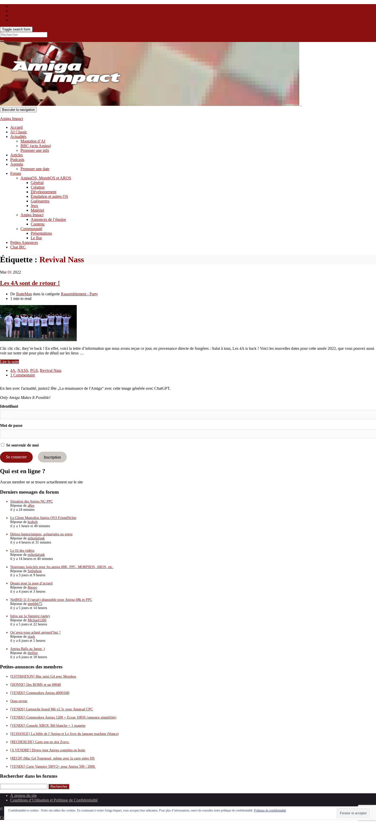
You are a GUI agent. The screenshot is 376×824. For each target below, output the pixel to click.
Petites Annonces (24, 242)
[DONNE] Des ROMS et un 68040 (35, 685)
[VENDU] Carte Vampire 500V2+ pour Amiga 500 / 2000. (53, 766)
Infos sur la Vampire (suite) (30, 616)
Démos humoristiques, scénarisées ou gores (41, 534)
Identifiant (9, 406)
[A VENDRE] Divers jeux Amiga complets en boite (47, 750)
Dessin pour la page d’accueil (31, 583)
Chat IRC (18, 247)
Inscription (52, 457)
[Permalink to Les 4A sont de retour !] (38, 340)
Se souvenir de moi (22, 445)
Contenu (38, 224)
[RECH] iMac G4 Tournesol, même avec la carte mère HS (52, 758)
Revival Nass (50, 370)
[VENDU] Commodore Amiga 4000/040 (39, 693)
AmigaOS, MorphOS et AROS (45, 178)
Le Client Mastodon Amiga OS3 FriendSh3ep (43, 518)
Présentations (41, 233)
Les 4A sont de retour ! (30, 283)
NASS (22, 370)
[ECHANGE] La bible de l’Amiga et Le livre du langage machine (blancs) (64, 734)
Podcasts (17, 159)
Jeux (34, 205)
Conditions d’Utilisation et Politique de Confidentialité (54, 800)
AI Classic (18, 132)
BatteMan (24, 294)
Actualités (18, 136)
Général (37, 182)
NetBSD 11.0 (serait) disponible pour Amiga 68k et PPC (51, 600)
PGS (34, 370)
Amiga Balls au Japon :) (27, 649)
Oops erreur (18, 701)
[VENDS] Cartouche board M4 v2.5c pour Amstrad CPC (51, 709)
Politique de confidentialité (270, 810)
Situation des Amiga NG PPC (31, 501)
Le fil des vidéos (22, 550)
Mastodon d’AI (32, 141)
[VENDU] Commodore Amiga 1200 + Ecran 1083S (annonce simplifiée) (63, 717)
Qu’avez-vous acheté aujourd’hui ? (35, 632)
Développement (43, 192)
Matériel (37, 210)
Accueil (16, 127)
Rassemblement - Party (79, 294)
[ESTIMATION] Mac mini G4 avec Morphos (43, 676)
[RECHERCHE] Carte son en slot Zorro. (40, 742)
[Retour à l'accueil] (300, 104)
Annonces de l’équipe (48, 219)
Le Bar (36, 238)
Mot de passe (11, 425)
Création (38, 187)
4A (12, 370)
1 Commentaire (22, 375)
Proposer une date (34, 169)
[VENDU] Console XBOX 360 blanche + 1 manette (47, 726)
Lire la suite (9, 362)
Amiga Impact (11, 118)
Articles (16, 155)
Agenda (16, 164)
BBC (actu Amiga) (35, 146)
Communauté (31, 228)
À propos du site (23, 795)
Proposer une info (34, 150)
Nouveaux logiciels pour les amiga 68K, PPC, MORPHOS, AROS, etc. (61, 567)
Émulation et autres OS (49, 196)
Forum (15, 173)
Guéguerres (40, 201)
